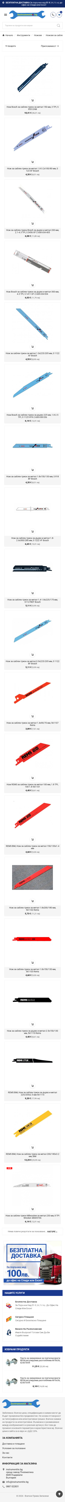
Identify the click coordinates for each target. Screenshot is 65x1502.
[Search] (58, 25)
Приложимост (50, 46)
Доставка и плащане (13, 1443)
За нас (5, 1453)
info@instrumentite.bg (17, 1482)
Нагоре (51, 1231)
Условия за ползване (14, 1448)
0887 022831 (12, 1486)
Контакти (7, 1457)
